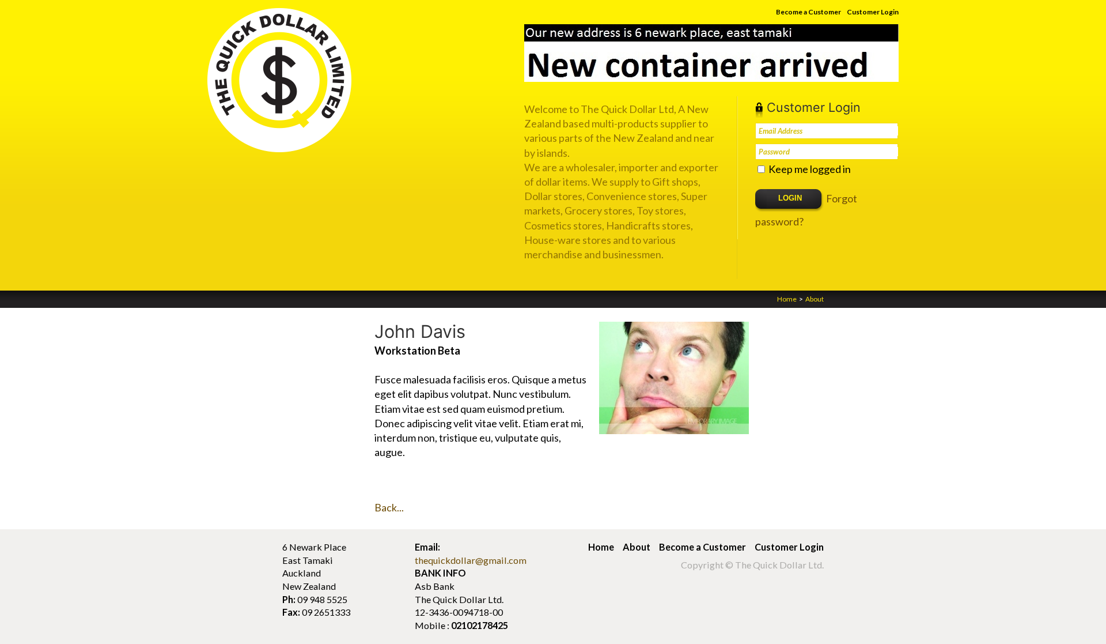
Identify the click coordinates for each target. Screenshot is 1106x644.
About (814, 299)
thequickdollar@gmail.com (471, 560)
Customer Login (873, 11)
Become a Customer (808, 11)
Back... (389, 507)
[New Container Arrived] (711, 53)
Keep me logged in (809, 169)
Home (787, 299)
